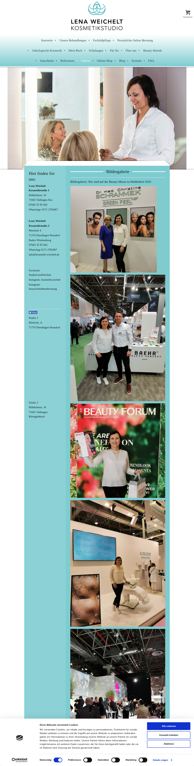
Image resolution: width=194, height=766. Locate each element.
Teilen (34, 312)
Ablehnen (169, 744)
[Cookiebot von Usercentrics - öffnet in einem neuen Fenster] (19, 760)
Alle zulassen (169, 726)
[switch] (87, 760)
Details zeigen (160, 760)
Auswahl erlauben (168, 735)
